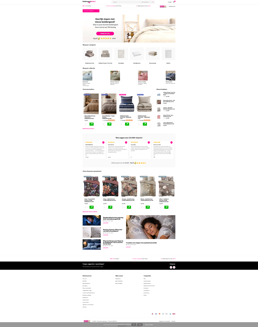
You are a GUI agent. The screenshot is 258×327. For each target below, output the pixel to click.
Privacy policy (86, 302)
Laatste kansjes (147, 281)
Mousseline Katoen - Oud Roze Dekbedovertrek (169, 101)
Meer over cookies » (149, 324)
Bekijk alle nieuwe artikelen (90, 211)
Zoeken (153, 2)
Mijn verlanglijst (118, 283)
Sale (145, 278)
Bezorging (85, 285)
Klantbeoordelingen (87, 295)
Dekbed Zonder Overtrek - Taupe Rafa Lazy (144, 117)
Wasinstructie (86, 300)
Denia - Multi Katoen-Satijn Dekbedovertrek (109, 199)
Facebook (171, 267)
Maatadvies (85, 297)
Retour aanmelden (87, 288)
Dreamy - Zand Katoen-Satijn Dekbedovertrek (128, 199)
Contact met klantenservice (89, 292)
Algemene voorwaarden (88, 304)
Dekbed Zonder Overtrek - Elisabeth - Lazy (126, 117)
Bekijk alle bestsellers (88, 128)
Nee (140, 324)
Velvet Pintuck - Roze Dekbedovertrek (168, 116)
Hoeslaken (121, 63)
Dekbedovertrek (89, 63)
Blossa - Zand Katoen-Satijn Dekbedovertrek (147, 199)
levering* (87, 5)
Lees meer (105, 222)
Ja (133, 324)
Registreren (118, 278)
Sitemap (84, 307)
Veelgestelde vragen (87, 290)
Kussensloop (152, 63)
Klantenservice (172, 6)
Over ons (85, 278)
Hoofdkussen (136, 63)
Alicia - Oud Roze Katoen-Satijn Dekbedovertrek (164, 200)
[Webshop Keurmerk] (163, 6)
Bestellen (85, 281)
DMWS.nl (115, 321)
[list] (129, 150)
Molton (168, 63)
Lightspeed (104, 321)
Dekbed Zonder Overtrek (105, 63)
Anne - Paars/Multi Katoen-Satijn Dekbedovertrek (90, 200)
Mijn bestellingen (119, 281)
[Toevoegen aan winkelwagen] (91, 124)
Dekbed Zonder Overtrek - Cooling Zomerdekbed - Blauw (169, 93)
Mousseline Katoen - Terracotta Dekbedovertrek (90, 117)
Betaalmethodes (86, 283)
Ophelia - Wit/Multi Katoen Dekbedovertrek (169, 108)
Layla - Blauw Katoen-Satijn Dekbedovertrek (168, 123)
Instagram (174, 267)
